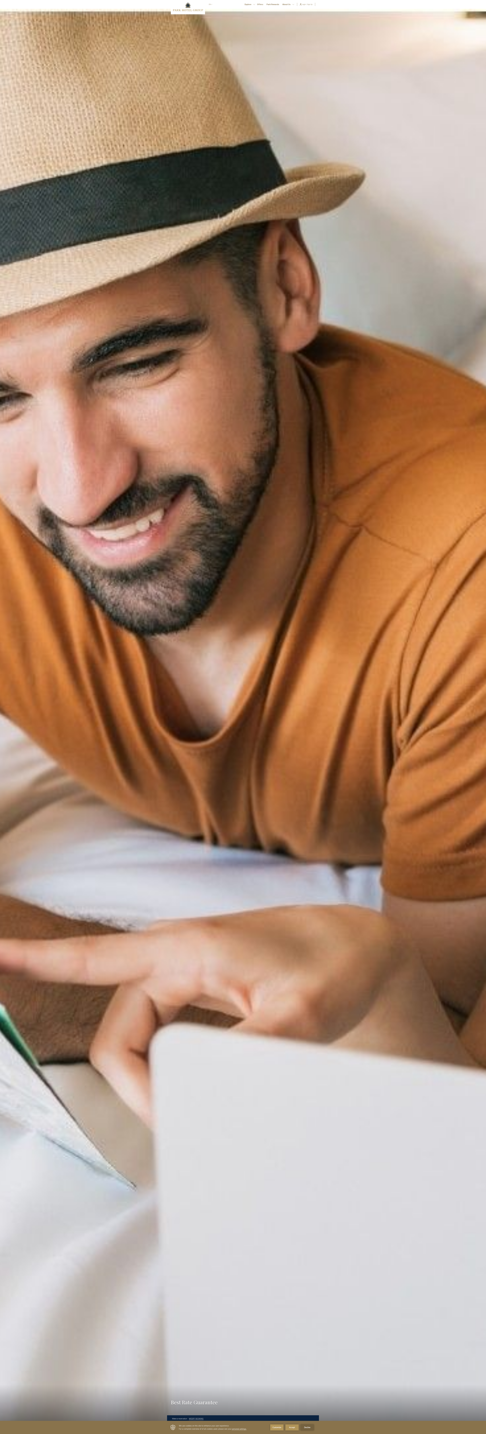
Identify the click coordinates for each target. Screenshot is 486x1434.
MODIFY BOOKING (196, 1419)
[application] (243, 1427)
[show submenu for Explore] (254, 4)
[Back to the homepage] (188, 7)
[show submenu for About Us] (293, 4)
